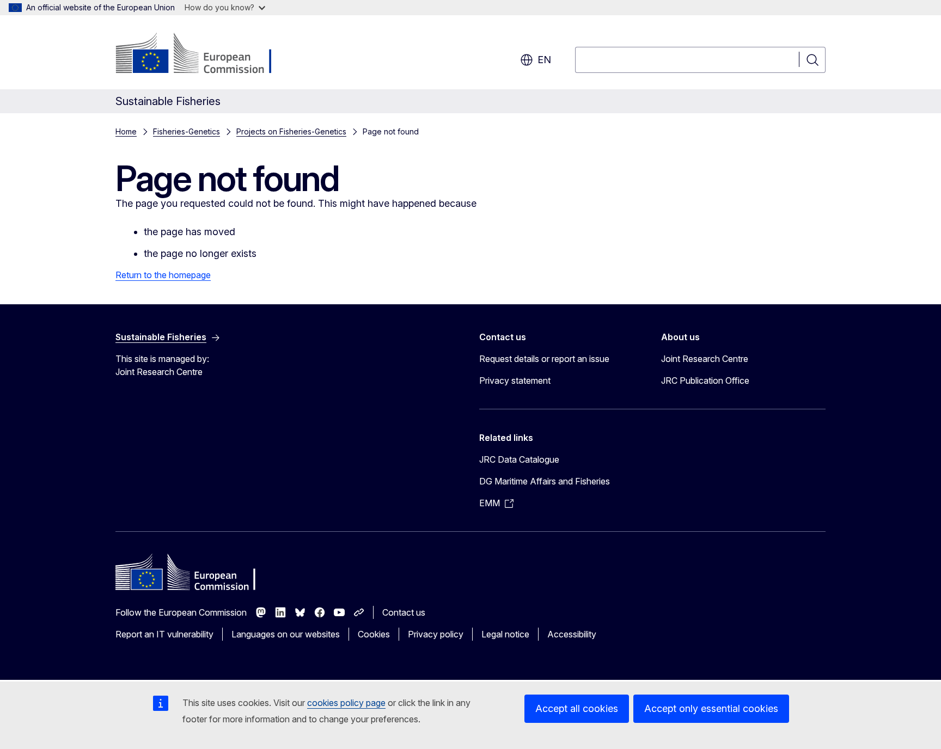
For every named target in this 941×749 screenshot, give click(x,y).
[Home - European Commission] (203, 54)
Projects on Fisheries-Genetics (291, 131)
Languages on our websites (285, 634)
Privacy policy (435, 634)
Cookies (374, 634)
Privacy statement (515, 380)
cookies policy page (346, 702)
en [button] (544, 59)
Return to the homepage (163, 274)
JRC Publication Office (705, 380)
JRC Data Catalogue (519, 459)
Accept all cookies (576, 708)
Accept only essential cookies (711, 708)
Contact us (403, 612)
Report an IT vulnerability (164, 634)
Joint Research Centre (704, 358)
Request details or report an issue (544, 358)
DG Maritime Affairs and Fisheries (544, 481)
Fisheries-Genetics (186, 131)
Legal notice (505, 634)
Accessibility (571, 634)
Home (126, 131)
